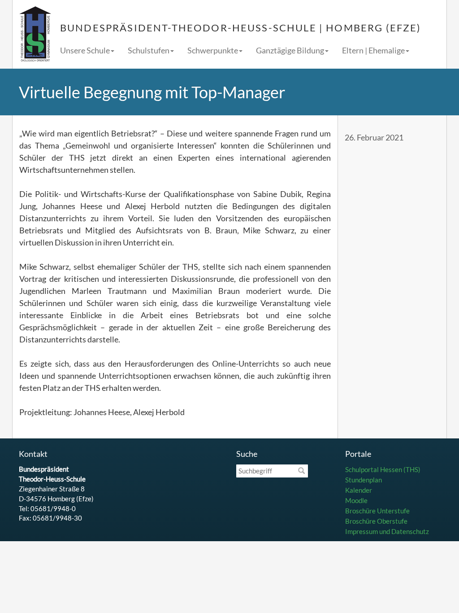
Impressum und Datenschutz (387, 531)
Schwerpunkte (212, 50)
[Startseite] (35, 34)
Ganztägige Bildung (290, 50)
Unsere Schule (85, 50)
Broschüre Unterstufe (377, 511)
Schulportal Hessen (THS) (382, 469)
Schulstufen (148, 50)
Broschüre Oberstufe (376, 521)
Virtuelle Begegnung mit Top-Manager (152, 92)
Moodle (356, 500)
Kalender (358, 490)
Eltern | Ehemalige (373, 50)
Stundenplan (363, 480)
